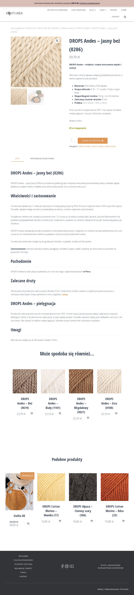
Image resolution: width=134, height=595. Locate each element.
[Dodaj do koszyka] (31, 413)
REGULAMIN (23, 556)
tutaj (65, 294)
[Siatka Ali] (19, 491)
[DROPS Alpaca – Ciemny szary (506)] (83, 487)
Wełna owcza (68, 28)
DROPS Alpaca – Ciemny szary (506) (83, 510)
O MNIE (124, 10)
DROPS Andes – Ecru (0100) (109, 403)
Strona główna (17, 28)
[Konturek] (15, 13)
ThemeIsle (124, 589)
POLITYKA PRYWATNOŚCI (23, 560)
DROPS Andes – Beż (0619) (24, 403)
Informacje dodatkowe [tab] (42, 158)
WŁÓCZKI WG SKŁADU (49, 28)
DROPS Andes (83, 28)
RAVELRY (113, 10)
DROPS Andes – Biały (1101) (53, 403)
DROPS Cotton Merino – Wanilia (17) (51, 510)
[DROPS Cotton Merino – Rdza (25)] (115, 487)
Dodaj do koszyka (91, 140)
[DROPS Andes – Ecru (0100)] (109, 381)
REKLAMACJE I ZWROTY (23, 568)
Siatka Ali (19, 515)
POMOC (23, 572)
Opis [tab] (17, 158)
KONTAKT (115, 16)
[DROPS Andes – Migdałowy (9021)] (81, 381)
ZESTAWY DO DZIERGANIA (57, 10)
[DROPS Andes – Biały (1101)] (53, 381)
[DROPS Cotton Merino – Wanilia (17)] (51, 487)
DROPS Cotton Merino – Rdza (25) (115, 510)
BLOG (92, 10)
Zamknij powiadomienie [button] (89, 3)
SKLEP (102, 10)
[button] (95, 10)
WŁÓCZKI (31, 28)
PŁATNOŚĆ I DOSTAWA (23, 564)
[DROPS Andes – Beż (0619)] (25, 381)
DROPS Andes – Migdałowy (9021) (81, 405)
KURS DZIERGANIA (78, 10)
